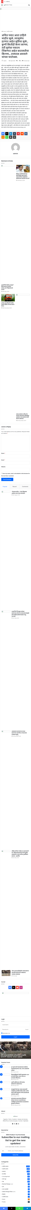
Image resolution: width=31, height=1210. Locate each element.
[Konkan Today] (8, 5)
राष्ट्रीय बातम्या (5, 1168)
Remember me (6, 1033)
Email (3, 460)
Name (3, 453)
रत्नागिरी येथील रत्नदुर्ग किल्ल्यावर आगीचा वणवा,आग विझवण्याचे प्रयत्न (7, 287)
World (3, 1199)
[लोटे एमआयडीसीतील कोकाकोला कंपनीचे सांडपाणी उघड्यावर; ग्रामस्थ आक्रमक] (6, 973)
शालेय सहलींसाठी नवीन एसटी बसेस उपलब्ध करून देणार (7, 304)
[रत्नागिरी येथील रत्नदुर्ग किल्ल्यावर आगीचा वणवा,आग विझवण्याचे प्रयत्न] (8, 224)
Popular (5, 486)
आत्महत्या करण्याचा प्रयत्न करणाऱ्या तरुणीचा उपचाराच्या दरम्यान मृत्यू (19, 732)
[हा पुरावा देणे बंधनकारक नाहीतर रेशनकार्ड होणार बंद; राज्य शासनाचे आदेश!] (5, 1069)
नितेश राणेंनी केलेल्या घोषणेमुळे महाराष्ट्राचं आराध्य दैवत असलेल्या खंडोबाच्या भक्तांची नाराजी (22, 176)
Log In (15, 1037)
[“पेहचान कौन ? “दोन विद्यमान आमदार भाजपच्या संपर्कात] (6, 550)
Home (4, 31)
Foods (3, 1201)
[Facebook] (3, 133)
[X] (6, 133)
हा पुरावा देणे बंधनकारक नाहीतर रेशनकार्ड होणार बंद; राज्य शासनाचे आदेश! (20, 1068)
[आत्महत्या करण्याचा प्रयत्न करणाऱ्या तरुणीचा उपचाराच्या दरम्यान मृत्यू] (6, 789)
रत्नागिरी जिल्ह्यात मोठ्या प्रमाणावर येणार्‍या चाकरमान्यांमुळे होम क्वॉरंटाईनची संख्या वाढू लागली (20, 614)
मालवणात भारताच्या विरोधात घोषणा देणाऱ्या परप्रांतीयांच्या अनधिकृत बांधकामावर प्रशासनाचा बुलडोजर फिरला (20, 1101)
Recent (15, 486)
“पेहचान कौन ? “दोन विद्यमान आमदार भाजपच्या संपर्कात (19, 492)
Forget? (27, 1029)
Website (3, 466)
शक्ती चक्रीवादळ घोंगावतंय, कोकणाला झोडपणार (18, 1083)
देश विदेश (4, 1174)
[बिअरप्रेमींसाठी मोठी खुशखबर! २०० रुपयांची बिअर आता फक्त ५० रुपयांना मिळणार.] (5, 1077)
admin (5, 60)
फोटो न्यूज (4, 1179)
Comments (25, 486)
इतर (3, 1186)
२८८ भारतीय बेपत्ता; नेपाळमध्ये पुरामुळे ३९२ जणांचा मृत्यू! (14, 1)
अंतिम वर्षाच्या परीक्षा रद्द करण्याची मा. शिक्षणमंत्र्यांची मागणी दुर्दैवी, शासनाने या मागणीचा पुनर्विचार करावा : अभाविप (20, 853)
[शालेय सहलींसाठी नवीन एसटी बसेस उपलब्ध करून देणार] (8, 297)
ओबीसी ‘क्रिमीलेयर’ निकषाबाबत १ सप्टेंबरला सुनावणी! (16, 1056)
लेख (3, 1181)
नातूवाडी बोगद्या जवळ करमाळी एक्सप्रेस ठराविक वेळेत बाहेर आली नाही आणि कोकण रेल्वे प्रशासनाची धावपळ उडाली (20, 1091)
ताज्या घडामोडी (5, 1189)
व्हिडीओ (3, 1194)
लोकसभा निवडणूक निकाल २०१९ (8, 1191)
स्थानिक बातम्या (9, 31)
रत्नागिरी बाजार (5, 1196)
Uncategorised (6, 1176)
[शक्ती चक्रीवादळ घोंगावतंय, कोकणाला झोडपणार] (5, 1084)
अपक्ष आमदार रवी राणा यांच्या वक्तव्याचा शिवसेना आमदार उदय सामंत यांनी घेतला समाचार (22, 416)
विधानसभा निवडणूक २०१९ (7, 1184)
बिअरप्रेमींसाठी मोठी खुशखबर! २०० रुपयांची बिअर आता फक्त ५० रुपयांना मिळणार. (20, 1076)
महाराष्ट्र (4, 1171)
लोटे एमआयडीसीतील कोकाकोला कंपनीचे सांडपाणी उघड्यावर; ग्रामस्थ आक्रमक (20, 972)
